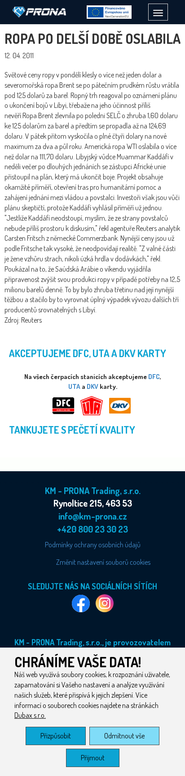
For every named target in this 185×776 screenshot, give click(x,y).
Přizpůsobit (55, 735)
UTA (74, 386)
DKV (92, 386)
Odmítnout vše (124, 735)
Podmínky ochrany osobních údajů (93, 544)
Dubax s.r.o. (30, 715)
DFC (154, 376)
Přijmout (93, 757)
